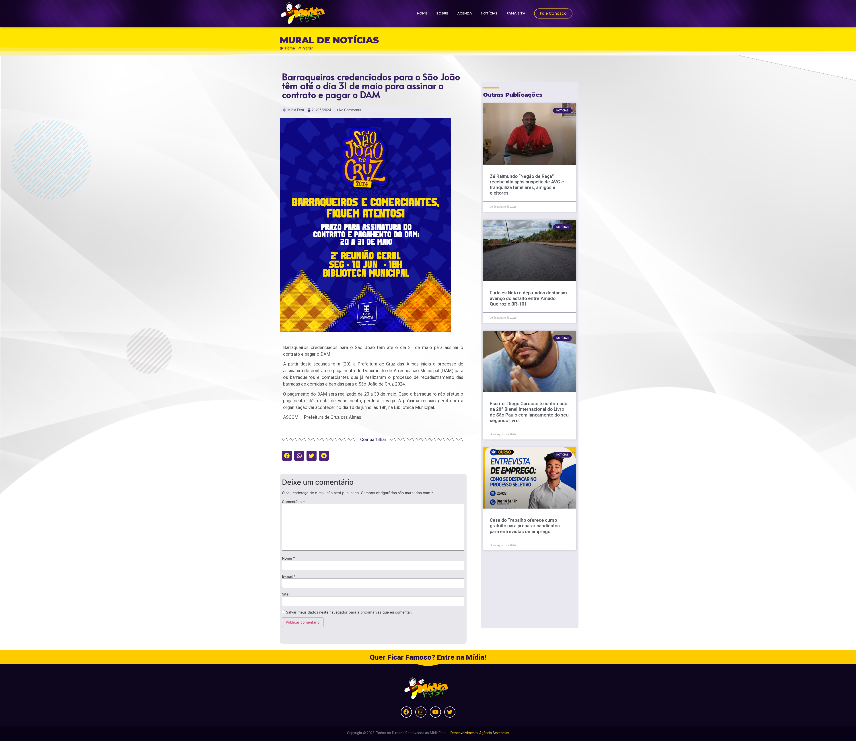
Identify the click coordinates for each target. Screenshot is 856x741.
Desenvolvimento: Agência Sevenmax (479, 733)
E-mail (289, 576)
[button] (287, 456)
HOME (422, 13)
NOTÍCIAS (489, 13)
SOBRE (442, 13)
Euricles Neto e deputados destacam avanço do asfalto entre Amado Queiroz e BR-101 (528, 298)
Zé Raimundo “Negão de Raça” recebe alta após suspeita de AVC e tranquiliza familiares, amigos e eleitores (527, 185)
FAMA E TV (515, 13)
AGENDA (464, 13)
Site (285, 594)
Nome (288, 558)
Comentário (293, 501)
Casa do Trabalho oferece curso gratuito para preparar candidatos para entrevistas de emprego (525, 525)
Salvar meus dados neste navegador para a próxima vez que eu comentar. (349, 612)
